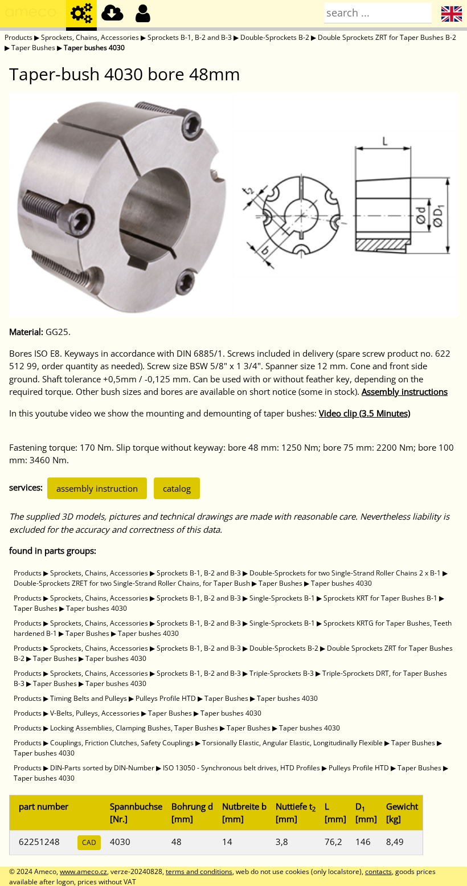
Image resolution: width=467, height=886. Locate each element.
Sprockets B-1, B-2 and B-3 (190, 37)
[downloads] (112, 15)
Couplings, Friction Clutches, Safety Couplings (122, 743)
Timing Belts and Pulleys (88, 698)
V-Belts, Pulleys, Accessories (95, 713)
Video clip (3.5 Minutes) (364, 413)
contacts (378, 871)
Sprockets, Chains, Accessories (90, 37)
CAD (89, 842)
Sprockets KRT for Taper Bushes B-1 (380, 598)
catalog (177, 488)
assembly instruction (97, 488)
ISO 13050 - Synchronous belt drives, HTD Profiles (241, 768)
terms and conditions (199, 871)
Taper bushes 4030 (94, 47)
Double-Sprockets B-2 (274, 37)
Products (18, 37)
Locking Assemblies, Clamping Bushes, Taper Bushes (134, 728)
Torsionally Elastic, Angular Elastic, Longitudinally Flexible (292, 743)
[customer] (143, 15)
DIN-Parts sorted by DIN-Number (102, 768)
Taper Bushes (33, 47)
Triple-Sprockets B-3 (281, 673)
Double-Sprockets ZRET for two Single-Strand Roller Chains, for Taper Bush (132, 583)
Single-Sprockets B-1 (282, 598)
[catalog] (81, 15)
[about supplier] (33, 15)
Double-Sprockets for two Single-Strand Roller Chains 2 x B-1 (345, 573)
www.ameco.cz (83, 871)
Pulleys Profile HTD (166, 698)
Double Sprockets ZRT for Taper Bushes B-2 (387, 37)
